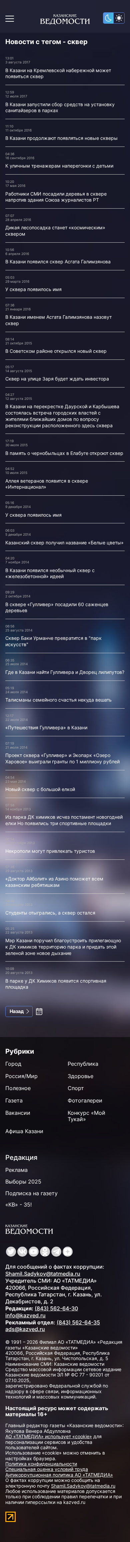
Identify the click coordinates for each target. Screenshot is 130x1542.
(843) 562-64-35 (78, 1322)
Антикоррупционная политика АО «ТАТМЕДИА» (59, 1475)
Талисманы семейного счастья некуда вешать (58, 700)
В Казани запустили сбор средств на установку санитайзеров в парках (60, 107)
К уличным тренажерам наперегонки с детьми (59, 166)
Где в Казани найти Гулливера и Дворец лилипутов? (64, 672)
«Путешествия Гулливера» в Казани (46, 727)
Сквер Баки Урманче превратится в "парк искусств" (53, 641)
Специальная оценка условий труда (46, 1469)
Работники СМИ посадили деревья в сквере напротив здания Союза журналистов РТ (56, 197)
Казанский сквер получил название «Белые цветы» (64, 542)
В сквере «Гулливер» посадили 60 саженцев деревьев (56, 607)
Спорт (76, 1088)
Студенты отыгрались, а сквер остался (50, 913)
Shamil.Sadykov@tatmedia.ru (42, 1273)
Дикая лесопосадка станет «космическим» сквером (55, 231)
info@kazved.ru (25, 1315)
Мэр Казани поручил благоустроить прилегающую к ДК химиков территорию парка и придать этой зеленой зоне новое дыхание (63, 947)
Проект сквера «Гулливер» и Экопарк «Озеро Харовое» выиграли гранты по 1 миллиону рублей (62, 758)
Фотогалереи (85, 1100)
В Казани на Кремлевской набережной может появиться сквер (58, 73)
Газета (14, 1100)
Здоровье (80, 1076)
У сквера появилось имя (33, 289)
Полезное (18, 1088)
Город (13, 1063)
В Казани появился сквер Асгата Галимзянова (58, 261)
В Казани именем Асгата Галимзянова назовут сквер (58, 320)
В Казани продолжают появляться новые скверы (61, 138)
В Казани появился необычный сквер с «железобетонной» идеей (50, 573)
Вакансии (17, 1112)
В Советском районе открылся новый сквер (56, 351)
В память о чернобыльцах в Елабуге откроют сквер (64, 453)
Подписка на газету (31, 1193)
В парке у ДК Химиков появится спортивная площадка (55, 984)
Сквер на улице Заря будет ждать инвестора (57, 378)
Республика (83, 1063)
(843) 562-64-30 (56, 1308)
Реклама (16, 1170)
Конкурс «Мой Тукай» (86, 1115)
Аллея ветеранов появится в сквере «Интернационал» (46, 484)
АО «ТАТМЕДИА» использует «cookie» (48, 1436)
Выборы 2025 (23, 1181)
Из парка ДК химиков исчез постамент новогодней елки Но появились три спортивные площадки (64, 820)
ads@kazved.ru (25, 1329)
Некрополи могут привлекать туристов (50, 851)
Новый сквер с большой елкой (40, 789)
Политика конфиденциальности (41, 1464)
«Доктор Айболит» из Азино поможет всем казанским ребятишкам (54, 882)
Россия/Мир (21, 1076)
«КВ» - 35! (18, 1204)
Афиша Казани (24, 1131)
